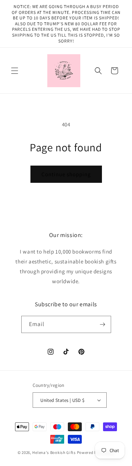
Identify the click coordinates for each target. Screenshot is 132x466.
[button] (15, 71)
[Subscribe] (103, 324)
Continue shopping (66, 174)
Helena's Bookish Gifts (54, 452)
